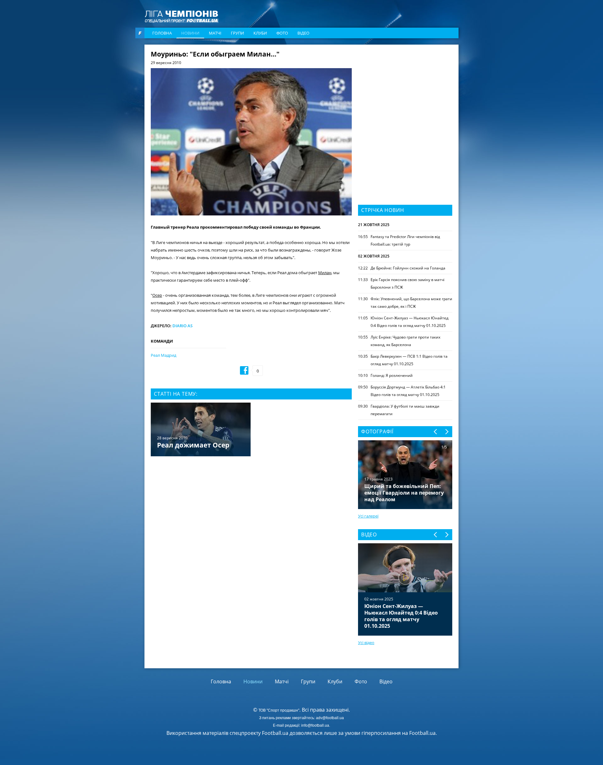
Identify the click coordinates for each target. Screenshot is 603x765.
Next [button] (446, 431)
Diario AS (182, 325)
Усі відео (366, 642)
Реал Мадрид (163, 355)
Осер (157, 295)
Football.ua (422, 733)
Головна (162, 33)
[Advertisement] (405, 90)
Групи (237, 33)
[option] (251, 430)
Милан (324, 272)
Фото (282, 33)
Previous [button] (435, 431)
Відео (303, 33)
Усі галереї (368, 516)
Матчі (215, 33)
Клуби (260, 33)
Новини (190, 33)
